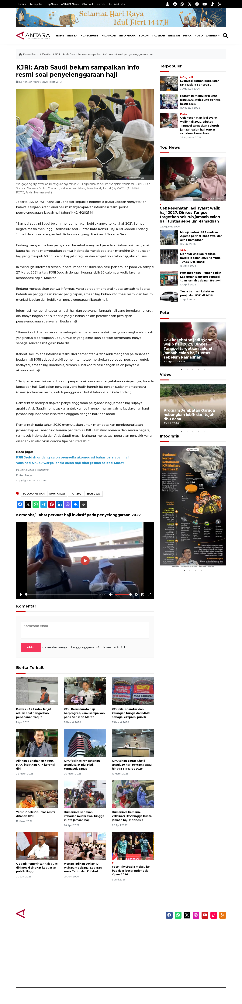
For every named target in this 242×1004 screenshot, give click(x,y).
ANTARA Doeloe (135, 954)
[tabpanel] (193, 344)
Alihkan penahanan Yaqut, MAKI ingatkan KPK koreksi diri (35, 764)
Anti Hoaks (132, 934)
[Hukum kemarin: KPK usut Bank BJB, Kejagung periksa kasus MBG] (169, 101)
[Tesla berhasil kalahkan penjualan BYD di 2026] (169, 297)
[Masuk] (167, 4)
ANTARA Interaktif (137, 941)
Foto (199, 35)
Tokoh (144, 35)
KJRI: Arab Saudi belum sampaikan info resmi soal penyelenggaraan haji (104, 54)
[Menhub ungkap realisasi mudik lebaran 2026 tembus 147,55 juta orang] (169, 256)
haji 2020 (94, 493)
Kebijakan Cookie (190, 954)
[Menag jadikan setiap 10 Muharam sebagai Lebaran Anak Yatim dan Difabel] (85, 845)
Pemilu (101, 4)
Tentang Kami (188, 961)
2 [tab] (187, 369)
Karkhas (129, 928)
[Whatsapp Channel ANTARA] (182, 4)
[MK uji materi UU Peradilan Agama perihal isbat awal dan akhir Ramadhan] (169, 237)
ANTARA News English (194, 928)
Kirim (30, 647)
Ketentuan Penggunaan (195, 941)
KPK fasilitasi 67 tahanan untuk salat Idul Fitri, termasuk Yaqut (82, 764)
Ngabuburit (90, 35)
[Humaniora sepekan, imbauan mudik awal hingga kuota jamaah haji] (85, 794)
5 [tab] (204, 369)
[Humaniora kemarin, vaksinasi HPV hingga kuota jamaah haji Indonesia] (133, 794)
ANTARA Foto (117, 4)
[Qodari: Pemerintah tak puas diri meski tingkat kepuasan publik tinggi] (37, 845)
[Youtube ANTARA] (204, 4)
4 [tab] (198, 369)
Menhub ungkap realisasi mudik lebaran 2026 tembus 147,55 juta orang (200, 258)
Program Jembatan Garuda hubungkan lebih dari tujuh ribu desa (189, 414)
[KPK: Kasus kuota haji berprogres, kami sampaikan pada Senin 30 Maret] (85, 691)
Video (184, 250)
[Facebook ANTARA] (175, 4)
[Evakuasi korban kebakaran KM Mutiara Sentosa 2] (169, 83)
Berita (72, 35)
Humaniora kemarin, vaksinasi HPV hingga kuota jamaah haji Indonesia (132, 816)
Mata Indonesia (135, 947)
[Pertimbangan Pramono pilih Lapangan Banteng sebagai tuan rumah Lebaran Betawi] (169, 278)
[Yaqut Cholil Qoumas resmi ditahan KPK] (37, 794)
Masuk (182, 934)
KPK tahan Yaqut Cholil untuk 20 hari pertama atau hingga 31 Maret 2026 (132, 764)
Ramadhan (30, 54)
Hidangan (109, 35)
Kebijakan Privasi (190, 947)
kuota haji (57, 493)
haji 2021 (76, 493)
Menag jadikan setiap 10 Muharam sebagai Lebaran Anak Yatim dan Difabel (83, 867)
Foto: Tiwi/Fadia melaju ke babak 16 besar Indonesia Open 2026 (131, 870)
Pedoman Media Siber (193, 967)
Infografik (187, 77)
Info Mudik (127, 35)
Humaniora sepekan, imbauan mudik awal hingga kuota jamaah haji (84, 816)
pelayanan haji (34, 493)
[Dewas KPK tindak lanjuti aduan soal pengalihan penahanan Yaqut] (37, 691)
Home (60, 35)
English (174, 35)
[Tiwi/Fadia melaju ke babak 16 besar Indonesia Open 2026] (133, 845)
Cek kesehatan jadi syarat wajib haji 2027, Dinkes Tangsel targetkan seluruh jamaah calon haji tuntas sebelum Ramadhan (199, 125)
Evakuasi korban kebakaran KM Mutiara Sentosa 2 (190, 556)
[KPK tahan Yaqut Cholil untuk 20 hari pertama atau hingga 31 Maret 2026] (133, 742)
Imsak (187, 35)
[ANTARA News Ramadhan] (37, 913)
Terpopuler (36, 4)
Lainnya (211, 35)
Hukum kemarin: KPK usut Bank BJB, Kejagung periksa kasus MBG (200, 100)
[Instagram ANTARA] (197, 4)
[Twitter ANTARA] (190, 4)
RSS (180, 974)
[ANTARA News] (33, 35)
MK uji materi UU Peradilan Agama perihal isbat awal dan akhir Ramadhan (201, 236)
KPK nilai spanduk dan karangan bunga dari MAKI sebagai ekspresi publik (131, 713)
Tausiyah (158, 35)
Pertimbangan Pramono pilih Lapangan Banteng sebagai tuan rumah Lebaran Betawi (200, 276)
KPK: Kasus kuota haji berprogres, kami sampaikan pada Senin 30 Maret (84, 713)
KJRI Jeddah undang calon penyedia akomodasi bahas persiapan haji (72, 457)
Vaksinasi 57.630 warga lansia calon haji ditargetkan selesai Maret (70, 463)
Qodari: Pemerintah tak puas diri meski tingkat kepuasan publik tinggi (37, 867)
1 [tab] (181, 369)
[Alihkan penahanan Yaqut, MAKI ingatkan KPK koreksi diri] (37, 742)
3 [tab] (193, 369)
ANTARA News (69, 4)
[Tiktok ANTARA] (212, 4)
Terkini (22, 4)
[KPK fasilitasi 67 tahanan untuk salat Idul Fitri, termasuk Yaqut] (85, 742)
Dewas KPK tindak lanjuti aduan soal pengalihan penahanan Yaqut (34, 713)
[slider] (61, 594)
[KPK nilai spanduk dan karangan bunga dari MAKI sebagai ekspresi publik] (133, 691)
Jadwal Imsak (79, 974)
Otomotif (87, 4)
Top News (51, 4)
